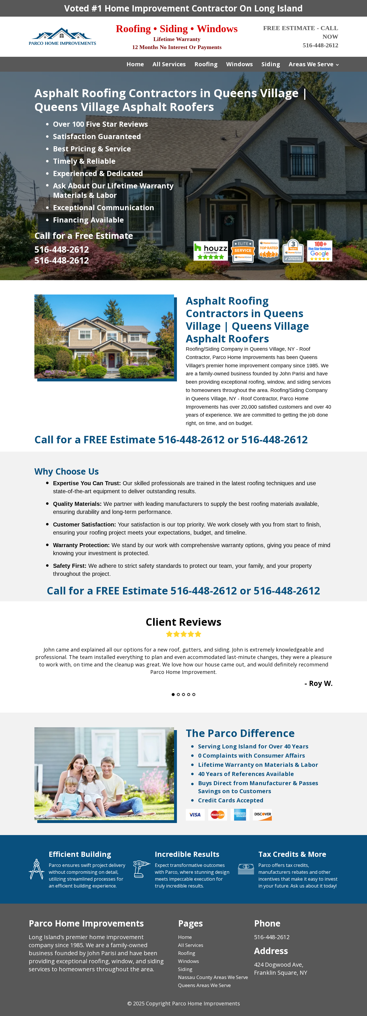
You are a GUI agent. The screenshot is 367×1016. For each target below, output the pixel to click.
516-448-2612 (191, 439)
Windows (239, 64)
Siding (270, 64)
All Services (169, 64)
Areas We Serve (311, 64)
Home (135, 64)
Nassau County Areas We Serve (213, 977)
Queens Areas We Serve (204, 985)
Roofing (206, 64)
